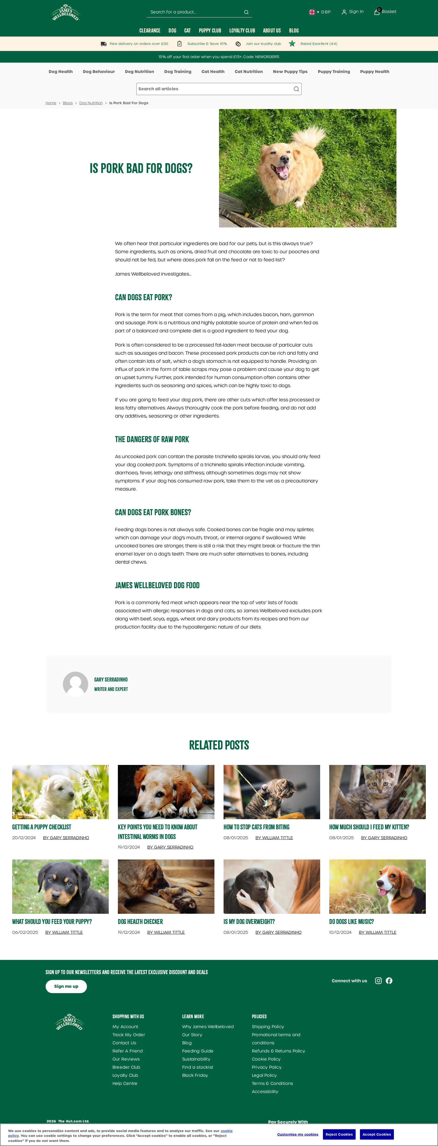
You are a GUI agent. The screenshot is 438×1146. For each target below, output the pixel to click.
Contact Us (124, 1043)
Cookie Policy (266, 1059)
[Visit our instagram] (378, 980)
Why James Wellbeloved (208, 1026)
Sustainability (196, 1059)
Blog (187, 1043)
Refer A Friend (128, 1051)
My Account (125, 1026)
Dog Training (177, 72)
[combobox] (199, 12)
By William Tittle (274, 837)
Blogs (68, 103)
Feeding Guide (198, 1051)
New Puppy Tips (290, 72)
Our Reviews (126, 1059)
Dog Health (61, 72)
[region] (219, 1134)
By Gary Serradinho (66, 837)
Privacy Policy (267, 1067)
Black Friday (195, 1075)
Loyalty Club (125, 1075)
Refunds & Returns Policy (278, 1051)
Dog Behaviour (99, 72)
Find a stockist (197, 1067)
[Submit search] (246, 12)
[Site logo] (66, 12)
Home (51, 103)
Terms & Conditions (272, 1083)
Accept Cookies (377, 1134)
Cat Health (213, 72)
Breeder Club (126, 1067)
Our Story (192, 1034)
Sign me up (66, 986)
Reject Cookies (339, 1134)
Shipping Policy (268, 1026)
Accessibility (265, 1091)
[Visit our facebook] (389, 980)
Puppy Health (374, 72)
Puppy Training (334, 72)
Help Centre (125, 1083)
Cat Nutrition (249, 72)
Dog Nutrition (139, 72)
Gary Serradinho (111, 679)
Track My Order (129, 1034)
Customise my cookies (298, 1134)
